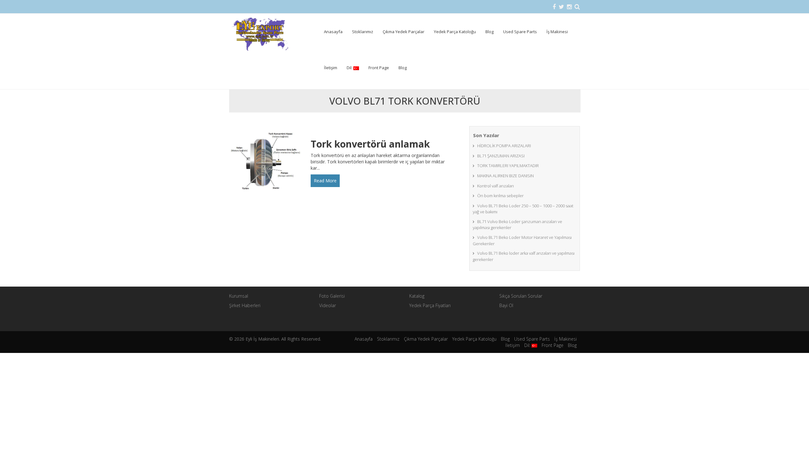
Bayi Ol (506, 305)
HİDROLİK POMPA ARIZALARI (504, 146)
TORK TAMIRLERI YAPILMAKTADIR (508, 165)
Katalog (416, 296)
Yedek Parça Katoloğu (455, 31)
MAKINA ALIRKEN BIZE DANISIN (505, 176)
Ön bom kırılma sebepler (500, 195)
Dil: (350, 67)
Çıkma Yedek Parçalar (403, 31)
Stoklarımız (362, 31)
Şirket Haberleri (244, 305)
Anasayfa (333, 31)
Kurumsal (238, 296)
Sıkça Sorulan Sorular (520, 296)
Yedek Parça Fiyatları (430, 305)
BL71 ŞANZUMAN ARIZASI (501, 156)
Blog (489, 31)
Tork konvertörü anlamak (370, 143)
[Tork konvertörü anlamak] (267, 162)
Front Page (378, 67)
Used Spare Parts (520, 31)
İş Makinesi (557, 31)
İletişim (330, 67)
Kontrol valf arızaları (495, 186)
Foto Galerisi (332, 296)
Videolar (327, 305)
